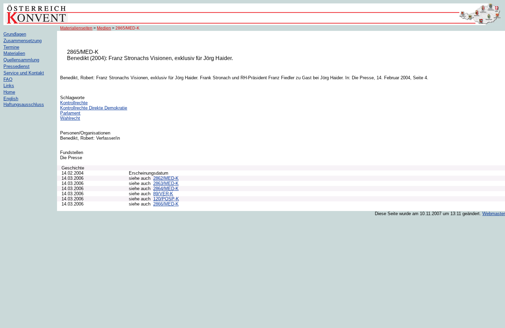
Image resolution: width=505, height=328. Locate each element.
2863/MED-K (166, 183)
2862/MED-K (166, 178)
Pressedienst (16, 66)
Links (8, 85)
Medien (104, 28)
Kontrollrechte (74, 102)
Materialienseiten (76, 28)
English (10, 98)
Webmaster (493, 213)
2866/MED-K (166, 204)
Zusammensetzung (22, 40)
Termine (11, 47)
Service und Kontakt (23, 72)
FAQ (7, 79)
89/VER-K (163, 193)
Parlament (70, 113)
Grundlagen (14, 34)
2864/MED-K (166, 188)
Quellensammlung (21, 59)
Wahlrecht (70, 118)
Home (9, 92)
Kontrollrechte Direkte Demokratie (93, 107)
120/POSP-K (166, 198)
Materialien (14, 53)
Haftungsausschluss (23, 104)
